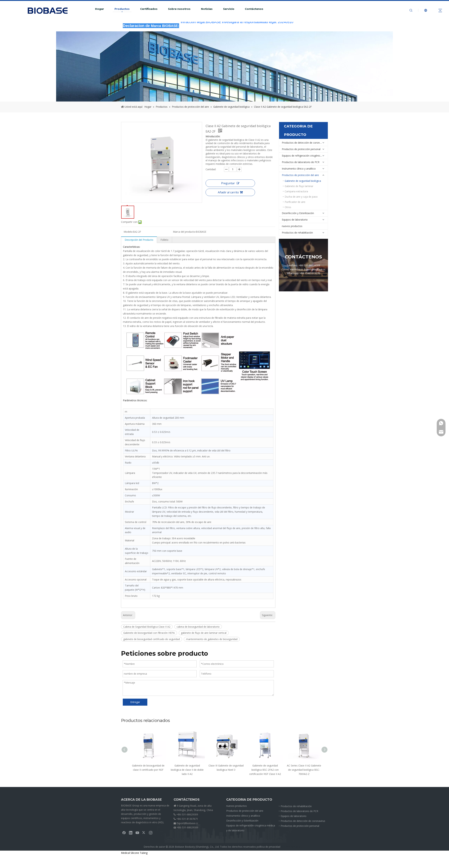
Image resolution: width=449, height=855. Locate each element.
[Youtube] (137, 832)
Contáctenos (254, 9)
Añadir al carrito (228, 192)
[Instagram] (150, 832)
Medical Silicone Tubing (134, 852)
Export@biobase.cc (187, 823)
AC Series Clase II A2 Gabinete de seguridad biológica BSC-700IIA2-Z (302, 770)
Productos (122, 9)
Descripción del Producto (139, 239)
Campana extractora (296, 191)
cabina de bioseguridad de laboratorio (198, 626)
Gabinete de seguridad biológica (303, 181)
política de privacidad (268, 846)
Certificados (149, 9)
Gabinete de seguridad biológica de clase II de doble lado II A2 (185, 770)
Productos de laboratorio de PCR (300, 162)
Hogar (99, 9)
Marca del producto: (184, 231)
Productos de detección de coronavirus (304, 142)
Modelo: (128, 231)
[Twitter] (144, 832)
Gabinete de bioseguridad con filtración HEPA (149, 632)
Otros (288, 207)
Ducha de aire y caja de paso (301, 196)
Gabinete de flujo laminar (299, 186)
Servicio (228, 9)
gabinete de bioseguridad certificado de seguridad (151, 639)
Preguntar (228, 183)
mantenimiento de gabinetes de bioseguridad (211, 639)
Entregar (135, 702)
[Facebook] (124, 832)
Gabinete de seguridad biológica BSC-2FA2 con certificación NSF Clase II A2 (263, 770)
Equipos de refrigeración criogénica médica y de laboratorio (305, 155)
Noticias (207, 9)
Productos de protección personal (301, 149)
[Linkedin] (130, 832)
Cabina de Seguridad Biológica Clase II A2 (146, 626)
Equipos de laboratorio (295, 219)
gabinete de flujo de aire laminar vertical (203, 632)
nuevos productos (292, 226)
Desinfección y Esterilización (298, 213)
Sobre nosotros (179, 9)
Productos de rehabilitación (297, 232)
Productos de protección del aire (300, 175)
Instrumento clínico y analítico (299, 168)
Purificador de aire (295, 202)
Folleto (164, 239)
